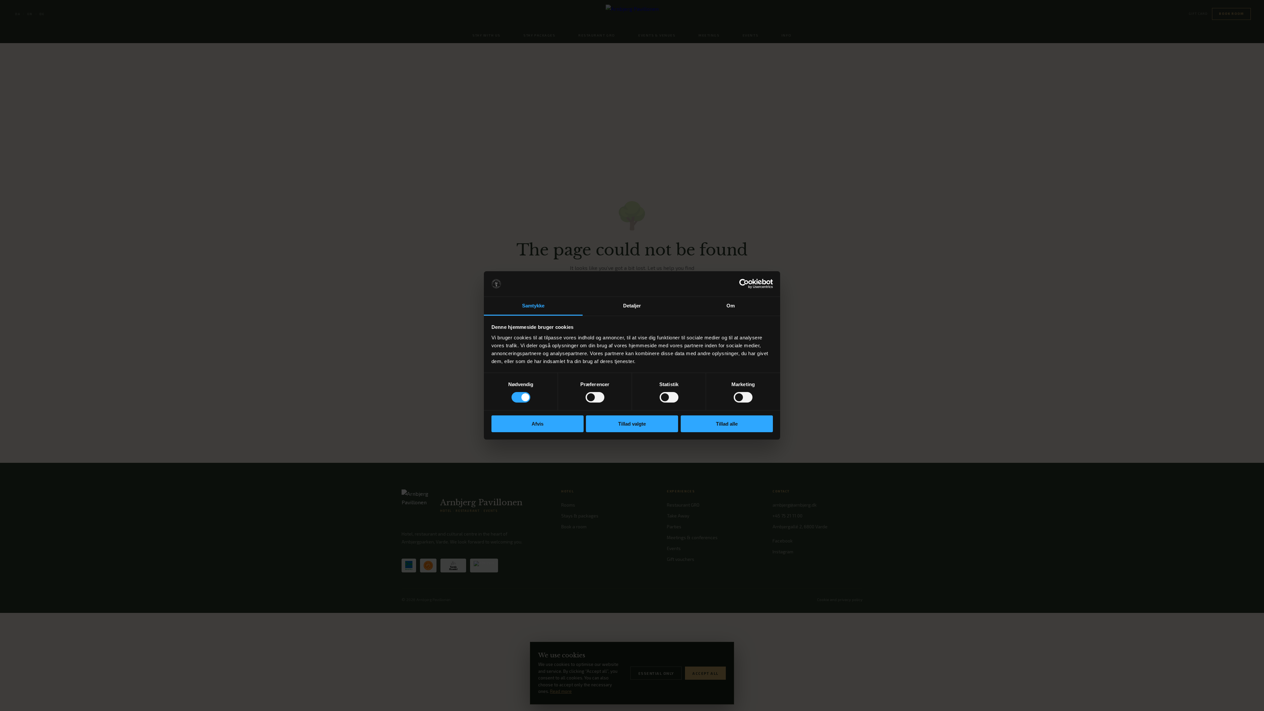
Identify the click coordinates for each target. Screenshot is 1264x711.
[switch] (595, 397)
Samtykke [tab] (533, 305)
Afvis (537, 424)
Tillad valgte (632, 424)
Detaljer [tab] (632, 305)
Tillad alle (727, 424)
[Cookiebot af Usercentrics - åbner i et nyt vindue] (744, 284)
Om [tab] (730, 305)
